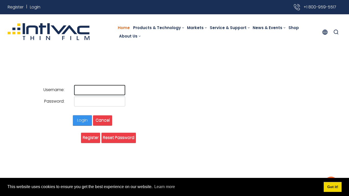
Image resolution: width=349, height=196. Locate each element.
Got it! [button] (332, 187)
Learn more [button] (164, 187)
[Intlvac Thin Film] (49, 31)
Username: (53, 90)
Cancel (103, 120)
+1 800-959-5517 (319, 7)
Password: (54, 101)
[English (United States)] (325, 32)
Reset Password (118, 137)
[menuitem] (125, 27)
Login (35, 7)
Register (16, 7)
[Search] (336, 32)
